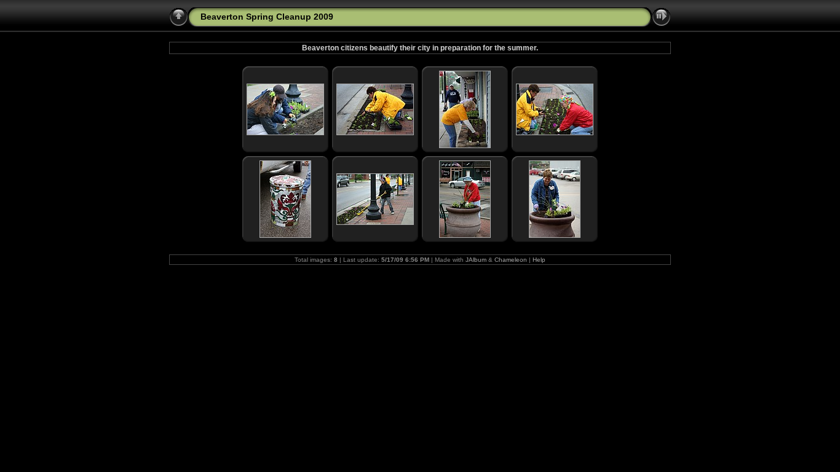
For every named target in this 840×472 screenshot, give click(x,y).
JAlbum (476, 259)
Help (539, 259)
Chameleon (510, 259)
